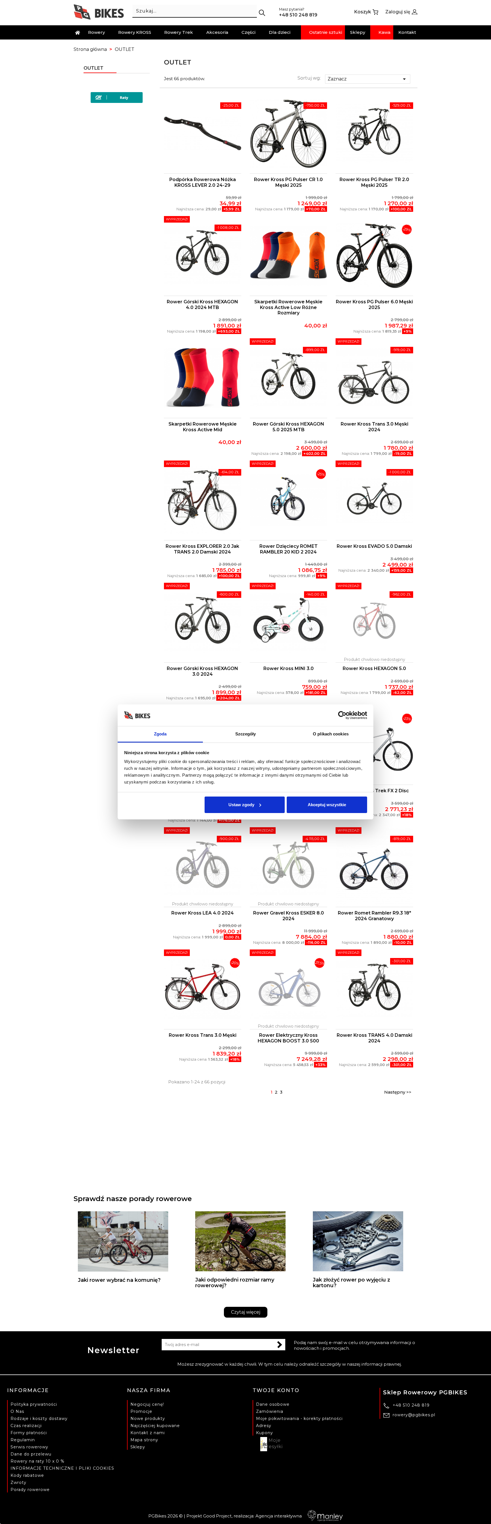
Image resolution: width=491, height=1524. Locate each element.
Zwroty (18, 1482)
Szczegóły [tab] (245, 733)
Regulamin (23, 1439)
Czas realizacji (26, 1425)
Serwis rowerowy (29, 1447)
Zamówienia (269, 1411)
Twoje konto (276, 1390)
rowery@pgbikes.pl (414, 1414)
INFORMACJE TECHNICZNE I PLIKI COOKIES (62, 1468)
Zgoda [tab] (160, 733)
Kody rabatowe (27, 1475)
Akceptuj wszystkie (327, 804)
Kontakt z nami (147, 1432)
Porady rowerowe (30, 1489)
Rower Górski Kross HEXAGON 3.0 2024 (202, 671)
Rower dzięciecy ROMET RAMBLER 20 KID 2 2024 (288, 549)
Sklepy (137, 1447)
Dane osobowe (273, 1404)
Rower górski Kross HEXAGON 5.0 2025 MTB (288, 426)
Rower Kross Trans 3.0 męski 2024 (374, 426)
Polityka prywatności (34, 1404)
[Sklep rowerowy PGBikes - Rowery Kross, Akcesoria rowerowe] (99, 11)
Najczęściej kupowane (155, 1425)
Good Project (217, 1516)
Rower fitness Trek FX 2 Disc (374, 790)
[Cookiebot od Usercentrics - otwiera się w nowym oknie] (342, 715)
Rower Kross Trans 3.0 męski (202, 1035)
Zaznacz (368, 79)
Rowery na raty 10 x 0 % (38, 1461)
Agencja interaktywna (278, 1516)
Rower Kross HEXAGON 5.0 (374, 668)
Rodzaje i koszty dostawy (39, 1418)
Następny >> (397, 1092)
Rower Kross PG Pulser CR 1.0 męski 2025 (288, 182)
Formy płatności (29, 1432)
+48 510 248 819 (411, 1405)
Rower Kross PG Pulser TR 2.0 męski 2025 (374, 182)
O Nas (17, 1411)
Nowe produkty (147, 1418)
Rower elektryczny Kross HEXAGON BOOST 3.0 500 (288, 1038)
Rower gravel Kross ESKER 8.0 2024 (288, 915)
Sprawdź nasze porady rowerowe (133, 1198)
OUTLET (93, 68)
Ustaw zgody (241, 804)
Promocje (141, 1411)
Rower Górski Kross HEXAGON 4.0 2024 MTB (202, 304)
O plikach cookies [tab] (331, 733)
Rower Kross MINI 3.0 (288, 668)
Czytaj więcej (245, 1312)
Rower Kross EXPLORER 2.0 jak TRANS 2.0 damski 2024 (202, 549)
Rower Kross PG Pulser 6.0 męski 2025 (374, 304)
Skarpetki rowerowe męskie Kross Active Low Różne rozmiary (288, 307)
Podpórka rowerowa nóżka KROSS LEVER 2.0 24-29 (202, 182)
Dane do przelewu (31, 1454)
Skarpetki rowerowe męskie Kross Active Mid (202, 426)
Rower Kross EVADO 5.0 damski (374, 546)
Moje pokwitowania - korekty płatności (299, 1418)
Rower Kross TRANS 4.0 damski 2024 (374, 1038)
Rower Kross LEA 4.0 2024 (202, 913)
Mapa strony (144, 1439)
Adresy (263, 1425)
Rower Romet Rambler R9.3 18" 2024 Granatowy (374, 915)
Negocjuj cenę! (147, 1404)
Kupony (264, 1432)
